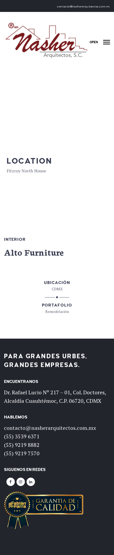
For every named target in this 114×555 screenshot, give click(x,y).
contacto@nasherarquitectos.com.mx (50, 427)
